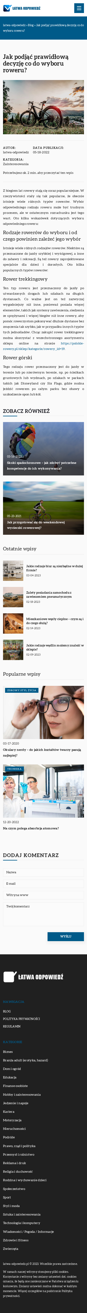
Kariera (8, 1111)
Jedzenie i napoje (15, 1103)
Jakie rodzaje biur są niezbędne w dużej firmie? (54, 568)
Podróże (9, 1137)
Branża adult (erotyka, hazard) (25, 1060)
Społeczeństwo (14, 1189)
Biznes (8, 1051)
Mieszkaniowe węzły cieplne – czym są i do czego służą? (55, 621)
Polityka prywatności (21, 1019)
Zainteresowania (16, 164)
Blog (7, 1011)
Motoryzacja (12, 1120)
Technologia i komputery (21, 1223)
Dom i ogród (12, 1069)
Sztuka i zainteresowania (21, 1214)
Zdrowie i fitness (16, 1240)
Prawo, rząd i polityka (19, 1146)
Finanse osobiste (15, 1086)
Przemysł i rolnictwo (18, 1154)
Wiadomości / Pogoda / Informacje (28, 1231)
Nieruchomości (14, 1128)
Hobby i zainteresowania (22, 1094)
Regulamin (12, 1026)
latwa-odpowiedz (16, 152)
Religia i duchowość (18, 1171)
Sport (7, 1197)
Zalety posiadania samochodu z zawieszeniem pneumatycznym (49, 594)
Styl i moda (11, 1206)
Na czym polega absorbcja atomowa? (31, 828)
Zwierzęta (10, 1248)
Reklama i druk (14, 1163)
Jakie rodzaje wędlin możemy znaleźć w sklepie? (55, 647)
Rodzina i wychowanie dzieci (25, 1180)
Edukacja (9, 1077)
